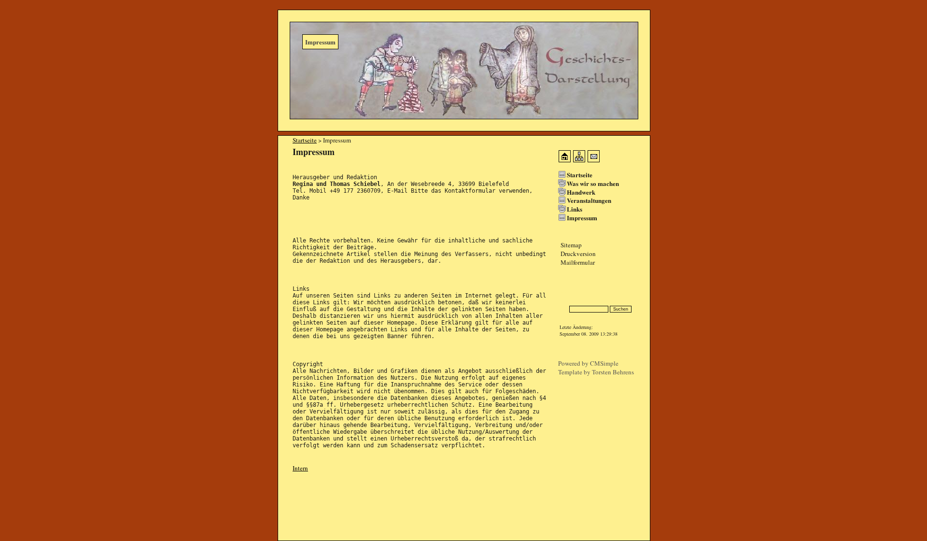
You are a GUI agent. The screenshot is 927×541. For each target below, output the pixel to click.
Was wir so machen (593, 183)
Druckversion (578, 253)
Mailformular (578, 262)
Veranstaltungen (589, 200)
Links (574, 209)
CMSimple (604, 363)
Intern (300, 468)
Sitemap (571, 245)
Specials (568, 292)
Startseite (305, 140)
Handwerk (581, 192)
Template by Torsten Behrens (596, 372)
